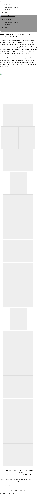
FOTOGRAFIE (8, 5)
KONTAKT (7, 10)
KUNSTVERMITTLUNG (11, 7)
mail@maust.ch (10, 475)
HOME (2, 479)
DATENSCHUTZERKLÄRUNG (18, 490)
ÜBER (5, 12)
